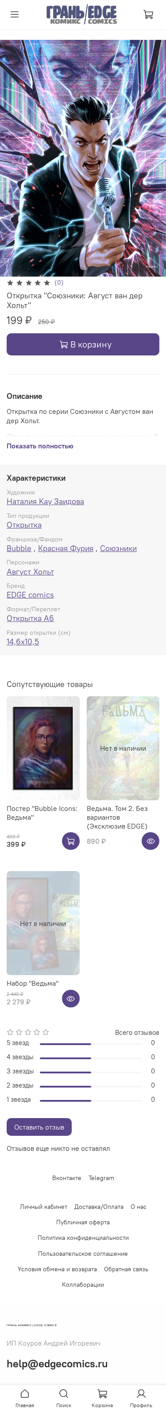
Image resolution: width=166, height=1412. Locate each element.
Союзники (118, 548)
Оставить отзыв (39, 1127)
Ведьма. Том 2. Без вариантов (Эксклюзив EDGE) (117, 817)
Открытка (24, 525)
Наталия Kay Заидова (45, 501)
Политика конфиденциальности (83, 1238)
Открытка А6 (30, 618)
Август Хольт (30, 572)
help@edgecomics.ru (57, 1363)
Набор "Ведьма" (32, 983)
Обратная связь (126, 1269)
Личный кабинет (43, 1207)
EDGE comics (30, 595)
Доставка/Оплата (99, 1207)
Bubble (19, 548)
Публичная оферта (83, 1222)
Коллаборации (83, 1285)
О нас (139, 1207)
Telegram (101, 1178)
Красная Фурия (65, 548)
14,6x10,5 (23, 642)
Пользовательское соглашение (83, 1254)
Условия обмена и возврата (57, 1269)
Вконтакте (66, 1178)
